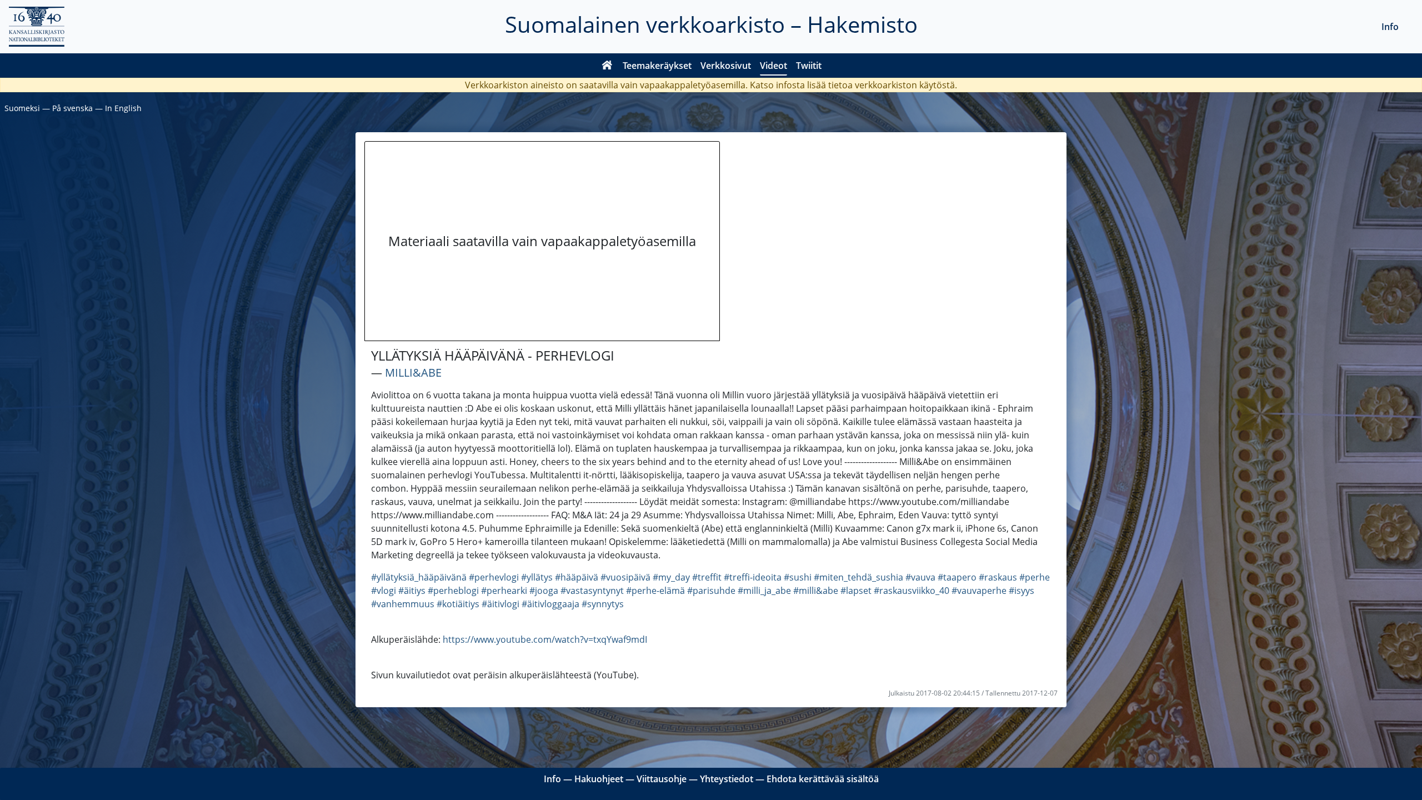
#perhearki (504, 590)
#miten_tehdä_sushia (858, 577)
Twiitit (809, 65)
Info (1390, 27)
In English (123, 108)
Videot (773, 65)
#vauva (920, 577)
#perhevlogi (494, 577)
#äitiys (411, 590)
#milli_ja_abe (764, 590)
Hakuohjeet (598, 779)
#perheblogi (453, 590)
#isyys (1021, 590)
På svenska (72, 108)
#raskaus (998, 577)
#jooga (543, 590)
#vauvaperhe (979, 590)
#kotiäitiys (458, 604)
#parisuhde (711, 590)
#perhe (1034, 577)
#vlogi (383, 590)
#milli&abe (815, 590)
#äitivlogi (500, 604)
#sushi (798, 577)
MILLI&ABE (413, 372)
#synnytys (603, 604)
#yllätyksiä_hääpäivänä (419, 577)
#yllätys (537, 577)
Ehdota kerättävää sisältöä (823, 779)
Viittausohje (662, 779)
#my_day (671, 577)
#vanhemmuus (402, 604)
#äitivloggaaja (550, 604)
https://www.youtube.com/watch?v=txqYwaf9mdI (545, 639)
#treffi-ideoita (753, 577)
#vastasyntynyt (592, 590)
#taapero (957, 577)
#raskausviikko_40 (911, 590)
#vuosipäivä (625, 577)
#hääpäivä (576, 577)
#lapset (856, 590)
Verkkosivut (725, 65)
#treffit (707, 577)
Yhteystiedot (726, 779)
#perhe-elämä (655, 590)
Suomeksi (22, 108)
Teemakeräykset (657, 65)
